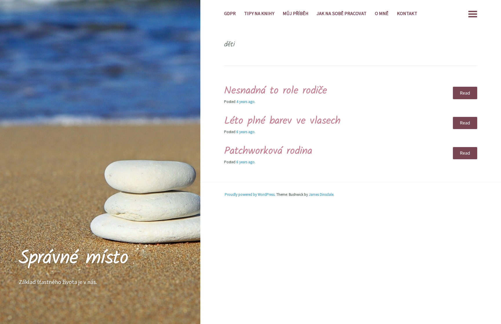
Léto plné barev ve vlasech (282, 121)
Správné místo (73, 258)
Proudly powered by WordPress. (250, 194)
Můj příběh (295, 13)
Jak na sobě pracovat (341, 13)
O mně (382, 13)
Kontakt (407, 13)
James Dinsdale (321, 194)
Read (465, 93)
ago (245, 101)
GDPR (230, 13)
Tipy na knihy (259, 13)
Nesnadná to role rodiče (275, 91)
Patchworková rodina (268, 151)
